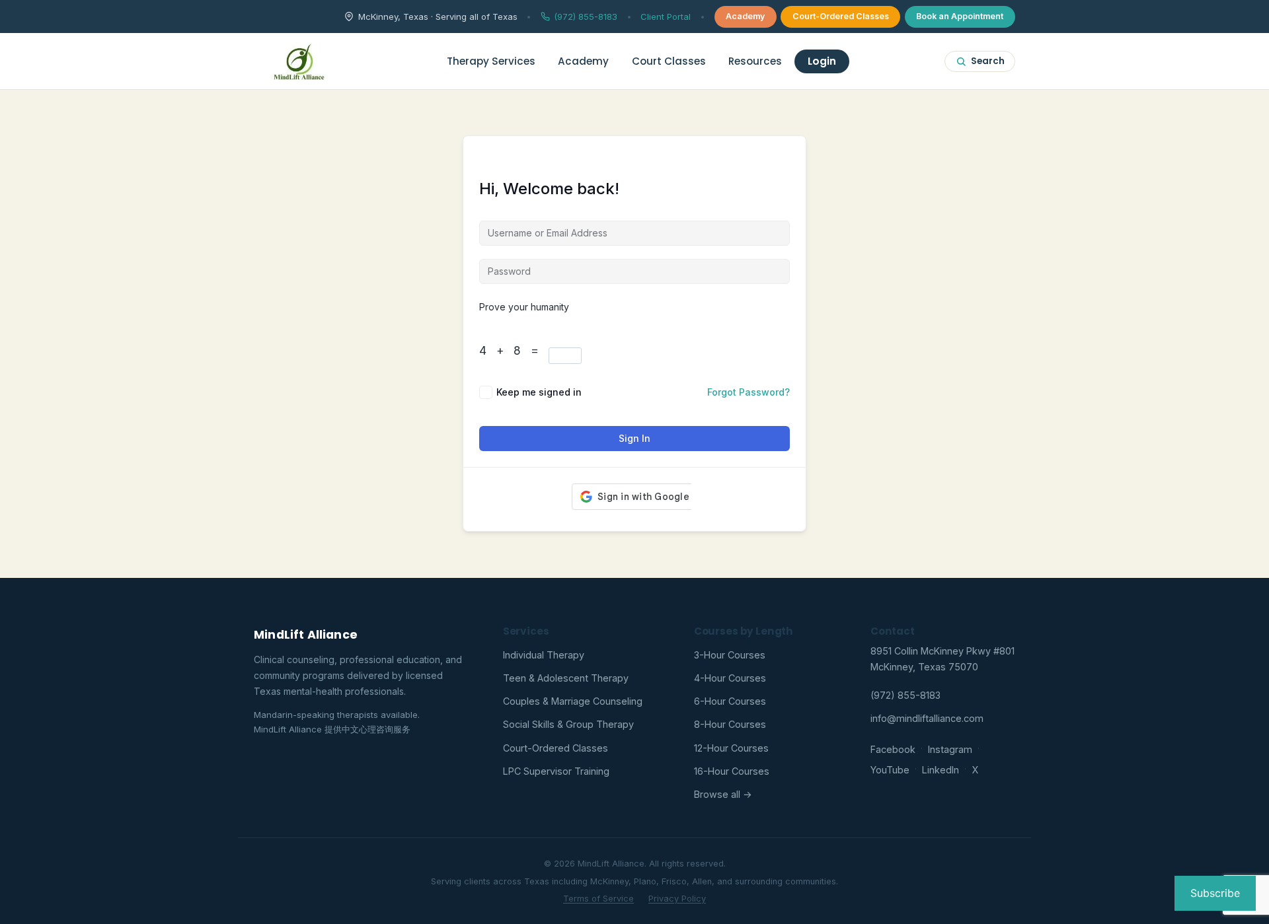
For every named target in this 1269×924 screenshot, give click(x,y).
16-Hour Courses (731, 771)
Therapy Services (491, 61)
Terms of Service (598, 899)
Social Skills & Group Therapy (568, 724)
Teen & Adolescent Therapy (566, 678)
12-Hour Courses (731, 748)
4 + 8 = (514, 350)
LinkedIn (940, 769)
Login (822, 61)
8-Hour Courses (730, 724)
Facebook (892, 749)
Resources (755, 61)
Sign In (634, 438)
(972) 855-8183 (585, 16)
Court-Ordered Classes (840, 16)
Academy (745, 16)
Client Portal (665, 16)
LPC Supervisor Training (556, 771)
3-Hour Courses (729, 654)
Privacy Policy (677, 899)
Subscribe (1215, 893)
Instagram (950, 749)
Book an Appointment (959, 16)
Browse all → (723, 794)
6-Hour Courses (730, 701)
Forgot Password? (748, 392)
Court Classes (669, 61)
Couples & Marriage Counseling (572, 701)
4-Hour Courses (730, 678)
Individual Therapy (543, 654)
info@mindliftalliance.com (926, 718)
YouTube (889, 769)
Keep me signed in (539, 392)
